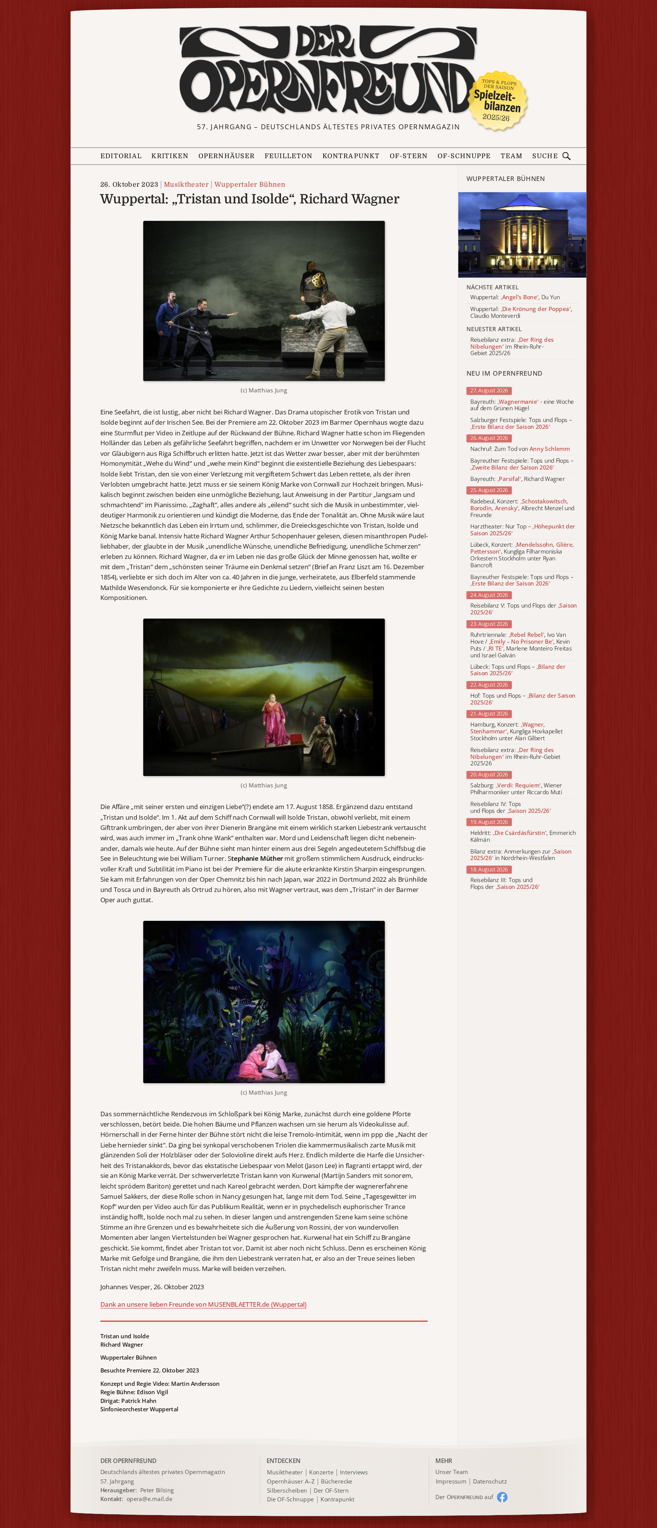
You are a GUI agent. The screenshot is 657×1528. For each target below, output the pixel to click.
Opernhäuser (226, 156)
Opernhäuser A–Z (290, 1481)
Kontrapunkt (351, 156)
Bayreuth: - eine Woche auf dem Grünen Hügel (522, 405)
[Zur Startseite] (328, 70)
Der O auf (464, 1497)
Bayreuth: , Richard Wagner (517, 479)
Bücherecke (336, 1481)
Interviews (354, 1472)
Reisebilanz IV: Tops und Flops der (510, 807)
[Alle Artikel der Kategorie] (523, 235)
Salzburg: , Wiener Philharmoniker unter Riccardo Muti (516, 789)
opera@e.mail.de (150, 1499)
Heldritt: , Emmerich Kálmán (523, 836)
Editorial (121, 156)
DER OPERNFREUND (128, 1461)
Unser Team (451, 1472)
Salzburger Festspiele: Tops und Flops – (521, 423)
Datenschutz (490, 1481)
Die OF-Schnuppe (290, 1499)
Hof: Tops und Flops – (523, 699)
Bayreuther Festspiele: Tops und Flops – (521, 464)
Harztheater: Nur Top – (522, 530)
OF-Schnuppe (464, 156)
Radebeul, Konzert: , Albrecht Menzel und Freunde (522, 508)
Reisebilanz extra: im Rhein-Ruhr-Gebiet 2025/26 (515, 757)
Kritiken (170, 156)
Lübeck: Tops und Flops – (517, 670)
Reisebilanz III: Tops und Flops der (505, 884)
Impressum (451, 1481)
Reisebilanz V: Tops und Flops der (523, 609)
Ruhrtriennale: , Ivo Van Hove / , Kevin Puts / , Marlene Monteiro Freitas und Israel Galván (521, 645)
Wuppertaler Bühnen (250, 184)
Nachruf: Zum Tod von (520, 449)
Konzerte (321, 1472)
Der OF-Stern (331, 1490)
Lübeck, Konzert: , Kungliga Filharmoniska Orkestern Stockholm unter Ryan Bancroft (522, 555)
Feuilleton (289, 156)
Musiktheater (186, 184)
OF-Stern (409, 156)
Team (512, 156)
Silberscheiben (287, 1490)
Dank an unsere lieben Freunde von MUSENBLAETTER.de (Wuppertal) (203, 1304)
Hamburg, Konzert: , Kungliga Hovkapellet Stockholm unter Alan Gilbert (516, 731)
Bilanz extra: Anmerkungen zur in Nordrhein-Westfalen (520, 855)
